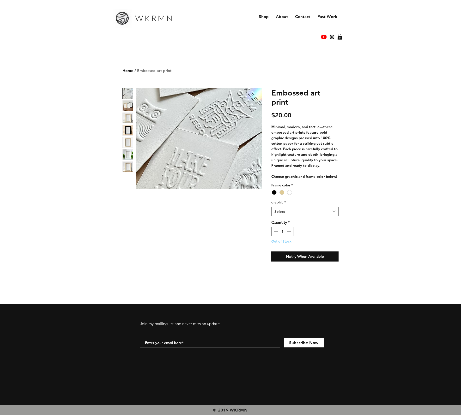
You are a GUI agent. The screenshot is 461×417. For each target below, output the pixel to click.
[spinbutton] (282, 231)
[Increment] (289, 231)
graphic (278, 202)
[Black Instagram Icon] (332, 37)
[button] (339, 37)
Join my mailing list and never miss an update (180, 323)
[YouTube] (324, 37)
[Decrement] (275, 231)
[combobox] (305, 211)
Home (127, 70)
